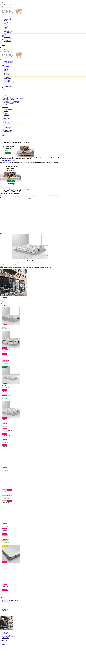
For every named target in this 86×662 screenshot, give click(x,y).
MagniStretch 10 (30, 260)
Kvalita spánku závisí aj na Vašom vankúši (8, 103)
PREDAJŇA (4, 89)
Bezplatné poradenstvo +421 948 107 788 (6, 51)
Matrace (3, 65)
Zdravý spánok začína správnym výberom (9, 193)
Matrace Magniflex (6, 24)
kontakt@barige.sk (4, 605)
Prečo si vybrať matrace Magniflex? (8, 160)
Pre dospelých (6, 69)
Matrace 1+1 (3, 45)
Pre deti (5, 23)
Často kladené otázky (5, 601)
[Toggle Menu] (0, 59)
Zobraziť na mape (4, 613)
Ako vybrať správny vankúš (8, 19)
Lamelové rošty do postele (7, 40)
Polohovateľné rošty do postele (8, 42)
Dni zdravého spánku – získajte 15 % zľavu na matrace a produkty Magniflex (13, 98)
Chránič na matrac (6, 30)
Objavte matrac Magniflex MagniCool (7, 97)
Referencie (5, 20)
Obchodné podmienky (5, 632)
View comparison (2, 644)
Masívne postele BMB (7, 37)
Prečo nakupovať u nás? (5, 599)
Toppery (5, 28)
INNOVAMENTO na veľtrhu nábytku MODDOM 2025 (10, 101)
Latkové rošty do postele (7, 85)
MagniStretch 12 (30, 231)
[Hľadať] (9, 6)
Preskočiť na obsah (2, 2)
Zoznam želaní (6, 64)
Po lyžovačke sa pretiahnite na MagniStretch (8, 99)
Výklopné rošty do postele (7, 41)
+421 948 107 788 (4, 604)
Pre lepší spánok (6, 27)
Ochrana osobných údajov (5, 633)
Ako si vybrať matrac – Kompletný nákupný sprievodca (10, 600)
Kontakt (3, 44)
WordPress (6, 640)
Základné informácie (5, 634)
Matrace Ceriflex (6, 26)
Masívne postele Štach (7, 81)
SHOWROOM (3, 297)
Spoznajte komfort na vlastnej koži (8, 264)
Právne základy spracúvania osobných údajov (8, 636)
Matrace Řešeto (6, 29)
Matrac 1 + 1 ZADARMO (7, 32)
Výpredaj (5, 33)
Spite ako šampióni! (5, 104)
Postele (3, 36)
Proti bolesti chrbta (6, 22)
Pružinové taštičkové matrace (8, 31)
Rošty (2, 39)
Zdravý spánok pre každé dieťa (8, 34)
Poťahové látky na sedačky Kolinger (9, 38)
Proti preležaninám (6, 73)
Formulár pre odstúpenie (5, 638)
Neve (1, 640)
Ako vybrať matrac (4, 60)
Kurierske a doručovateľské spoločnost (7, 635)
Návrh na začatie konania (5, 637)
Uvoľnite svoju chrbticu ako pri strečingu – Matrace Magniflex (11, 102)
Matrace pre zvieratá (6, 77)
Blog (2, 43)
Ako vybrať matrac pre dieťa (8, 18)
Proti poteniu (5, 68)
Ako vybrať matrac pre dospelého (8, 61)
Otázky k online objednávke (6, 598)
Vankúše (3, 35)
